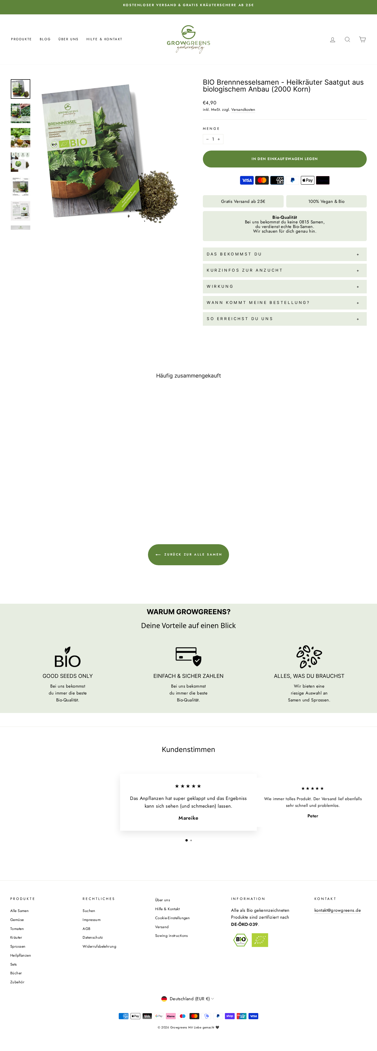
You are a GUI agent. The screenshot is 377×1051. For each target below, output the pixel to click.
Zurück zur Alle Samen (192, 554)
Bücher (16, 973)
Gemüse (17, 919)
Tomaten (17, 928)
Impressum (92, 919)
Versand (162, 926)
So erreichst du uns (240, 318)
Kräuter (16, 937)
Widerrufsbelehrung (99, 946)
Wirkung (220, 286)
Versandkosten (243, 109)
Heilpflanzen (20, 955)
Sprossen (17, 946)
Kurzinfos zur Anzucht (245, 270)
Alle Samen (19, 910)
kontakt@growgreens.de (337, 910)
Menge (211, 128)
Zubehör (17, 982)
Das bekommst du (234, 254)
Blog (45, 39)
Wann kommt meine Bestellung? (258, 302)
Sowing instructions (171, 935)
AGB (86, 928)
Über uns (68, 39)
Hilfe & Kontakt (104, 39)
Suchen (89, 910)
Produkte (21, 39)
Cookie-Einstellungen (172, 917)
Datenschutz (93, 937)
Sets (13, 964)
